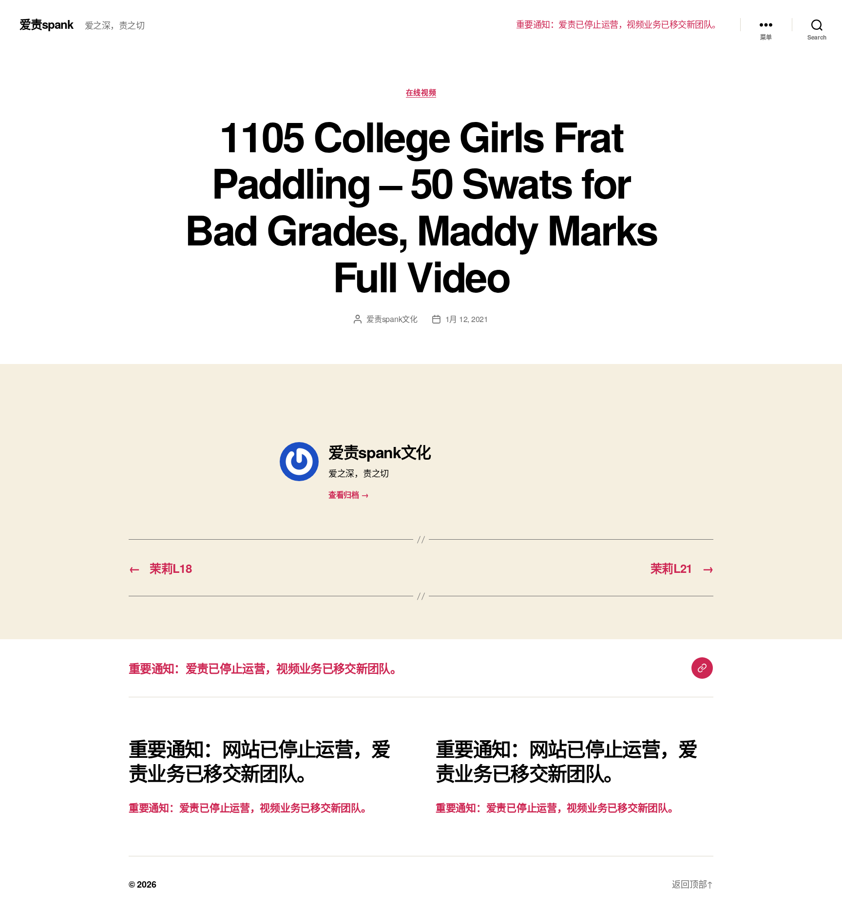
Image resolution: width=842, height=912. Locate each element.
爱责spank (46, 24)
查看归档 (348, 494)
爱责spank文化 (392, 318)
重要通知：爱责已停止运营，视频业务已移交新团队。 (618, 24)
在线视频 (421, 93)
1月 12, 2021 (466, 318)
